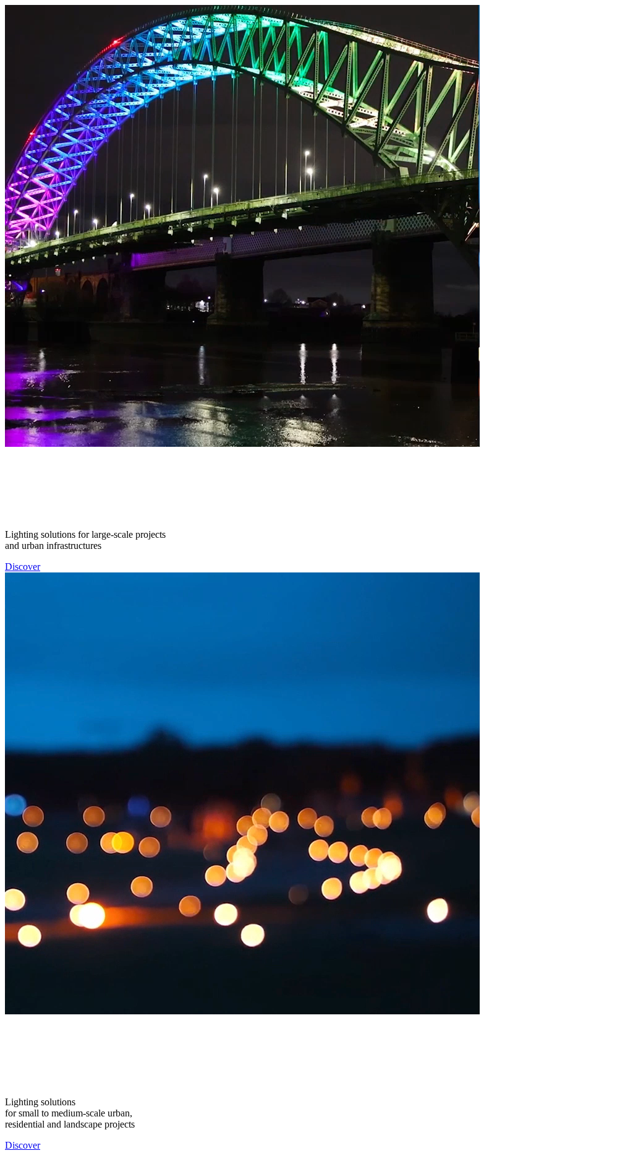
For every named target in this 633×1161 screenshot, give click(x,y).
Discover (22, 566)
